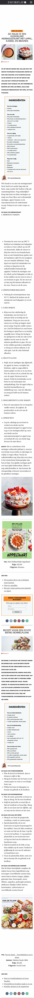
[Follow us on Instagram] (15, 621)
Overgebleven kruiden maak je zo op (18, 984)
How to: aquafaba (10, 585)
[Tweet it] (11, 621)
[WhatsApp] (27, 621)
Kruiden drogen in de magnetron (16, 987)
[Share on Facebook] (7, 621)
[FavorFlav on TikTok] (23, 621)
